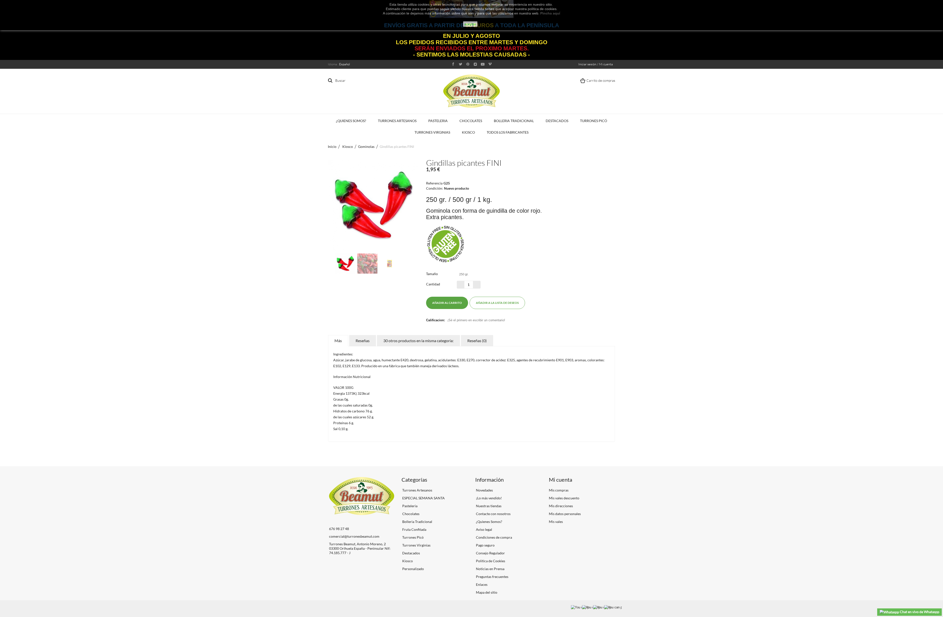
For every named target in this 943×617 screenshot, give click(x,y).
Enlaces (481, 584)
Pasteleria (438, 121)
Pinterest (546, 303)
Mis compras (559, 490)
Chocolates (470, 121)
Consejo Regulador (490, 553)
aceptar (470, 24)
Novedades (484, 490)
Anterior (330, 263)
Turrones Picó (593, 121)
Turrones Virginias (432, 132)
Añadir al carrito (447, 303)
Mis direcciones (561, 506)
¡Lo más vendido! (488, 498)
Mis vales (556, 521)
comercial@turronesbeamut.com (354, 536)
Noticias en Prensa (489, 569)
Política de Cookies (490, 561)
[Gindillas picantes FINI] (345, 263)
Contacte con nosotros (493, 514)
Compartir (537, 303)
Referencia (434, 183)
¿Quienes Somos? (351, 121)
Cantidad (433, 284)
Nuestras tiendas (488, 506)
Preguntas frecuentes (491, 577)
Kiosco (468, 132)
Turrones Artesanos (397, 121)
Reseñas (363, 340)
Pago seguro (485, 545)
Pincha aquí (550, 13)
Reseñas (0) (477, 340)
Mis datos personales (565, 514)
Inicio (332, 146)
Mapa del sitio (486, 592)
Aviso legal (483, 529)
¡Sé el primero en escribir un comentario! (476, 320)
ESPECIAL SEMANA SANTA (423, 498)
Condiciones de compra (493, 537)
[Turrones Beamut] (471, 91)
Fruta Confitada (414, 529)
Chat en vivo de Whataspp (919, 612)
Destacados (557, 121)
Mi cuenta (560, 479)
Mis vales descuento (564, 498)
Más (338, 340)
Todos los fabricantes (507, 132)
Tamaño (432, 274)
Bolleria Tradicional (514, 121)
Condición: (434, 188)
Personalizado (413, 569)
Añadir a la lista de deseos (497, 303)
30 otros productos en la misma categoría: (418, 340)
